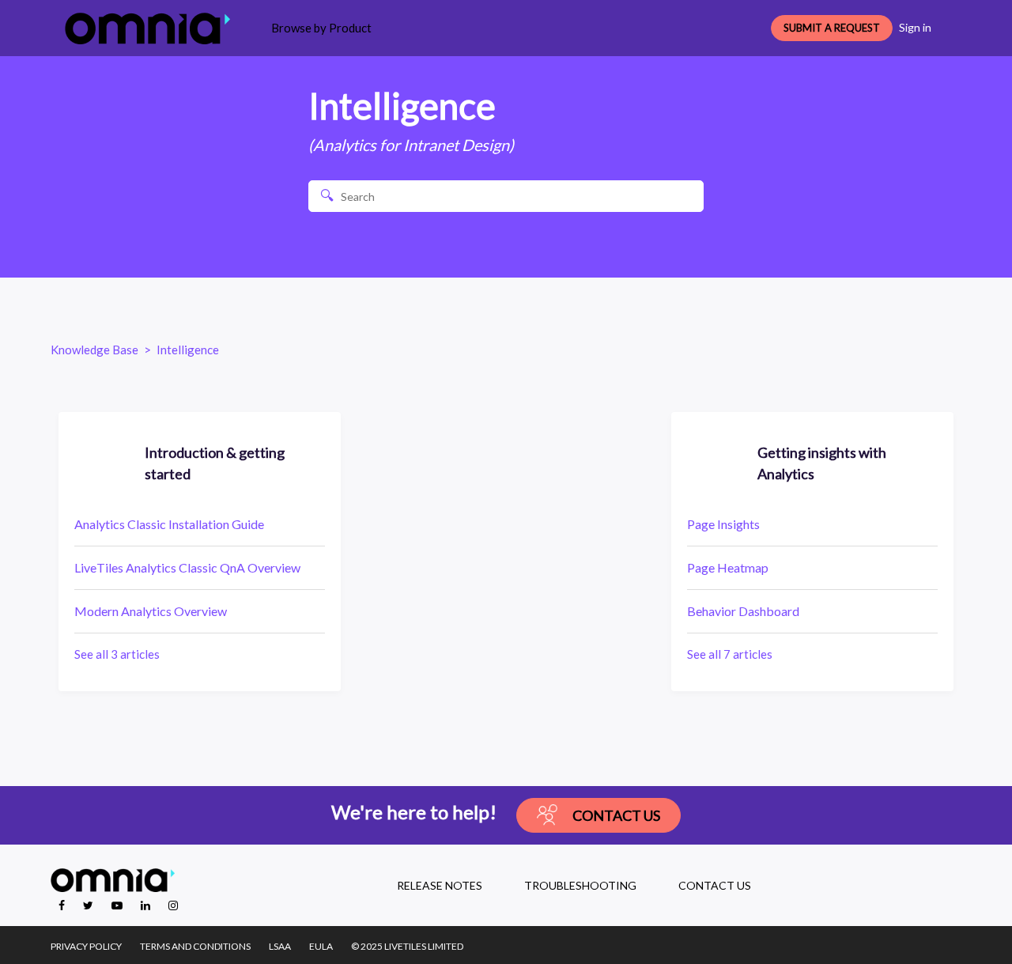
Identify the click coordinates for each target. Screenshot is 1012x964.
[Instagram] (173, 905)
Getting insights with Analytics (821, 463)
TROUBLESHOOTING (580, 885)
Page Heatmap (727, 567)
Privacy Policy (86, 946)
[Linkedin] (147, 905)
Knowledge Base (94, 349)
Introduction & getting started (215, 463)
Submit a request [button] (832, 27)
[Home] (147, 28)
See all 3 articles (117, 654)
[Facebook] (63, 905)
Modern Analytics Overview (150, 610)
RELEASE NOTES (439, 885)
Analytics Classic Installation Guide (169, 523)
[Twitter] (89, 905)
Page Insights (723, 523)
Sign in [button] (915, 27)
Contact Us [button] (616, 815)
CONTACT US (714, 885)
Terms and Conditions (195, 946)
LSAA (280, 946)
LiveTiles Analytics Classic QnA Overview (187, 567)
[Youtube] (118, 905)
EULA (321, 946)
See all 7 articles (729, 654)
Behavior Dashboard (743, 610)
